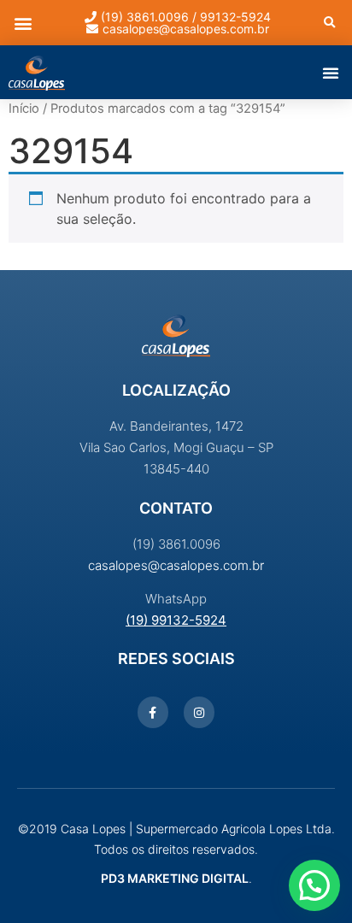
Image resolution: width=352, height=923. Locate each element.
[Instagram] (199, 712)
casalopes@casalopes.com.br (176, 565)
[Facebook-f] (153, 712)
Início (24, 108)
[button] (23, 23)
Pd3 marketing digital (175, 878)
